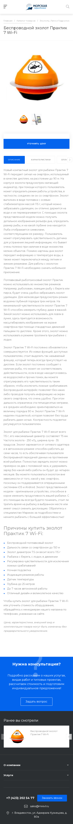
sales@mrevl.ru (39, 806)
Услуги (8, 775)
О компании (12, 765)
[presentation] (70, 159)
